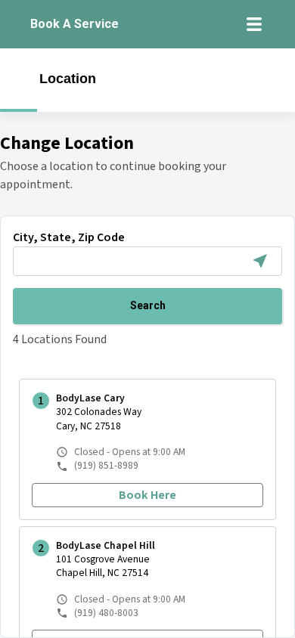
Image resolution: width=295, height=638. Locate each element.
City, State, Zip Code (69, 237)
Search (148, 305)
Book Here (147, 495)
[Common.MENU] (254, 24)
